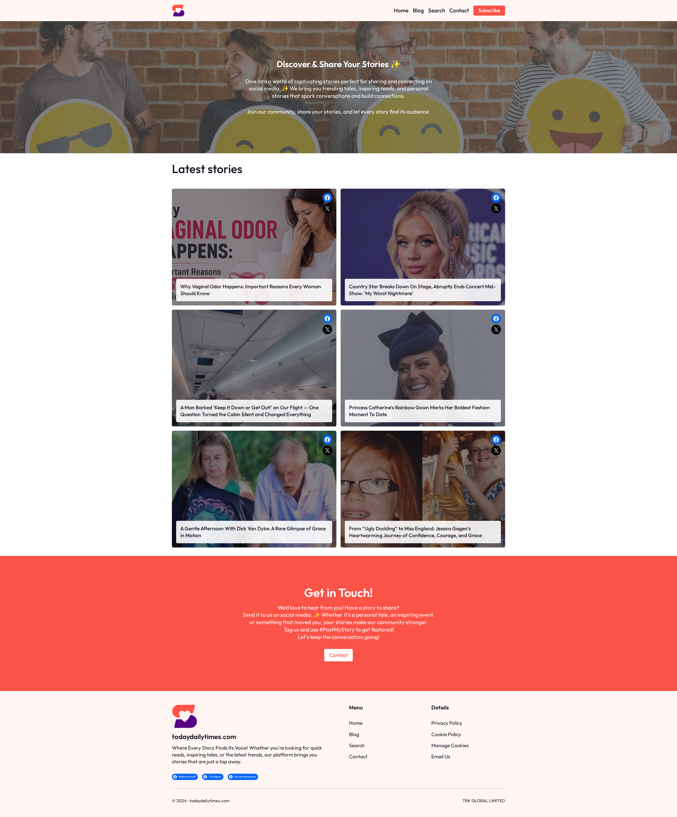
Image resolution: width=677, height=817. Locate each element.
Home (356, 723)
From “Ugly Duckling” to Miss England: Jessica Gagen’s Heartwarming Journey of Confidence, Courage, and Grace (415, 532)
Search (357, 745)
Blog (354, 734)
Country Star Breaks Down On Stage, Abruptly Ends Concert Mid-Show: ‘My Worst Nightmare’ (422, 289)
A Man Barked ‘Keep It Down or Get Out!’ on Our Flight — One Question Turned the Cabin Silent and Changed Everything (249, 410)
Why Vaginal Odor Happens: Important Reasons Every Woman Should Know (250, 289)
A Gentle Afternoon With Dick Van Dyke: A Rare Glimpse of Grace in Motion (253, 532)
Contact (339, 655)
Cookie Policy (446, 734)
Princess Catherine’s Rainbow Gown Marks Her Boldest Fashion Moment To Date (419, 410)
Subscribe (489, 10)
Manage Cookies (450, 745)
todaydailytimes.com (204, 736)
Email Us (440, 756)
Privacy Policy (446, 723)
